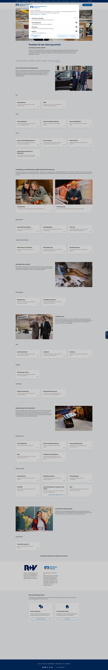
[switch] (77, 22)
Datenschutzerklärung (34, 14)
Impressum (43, 14)
